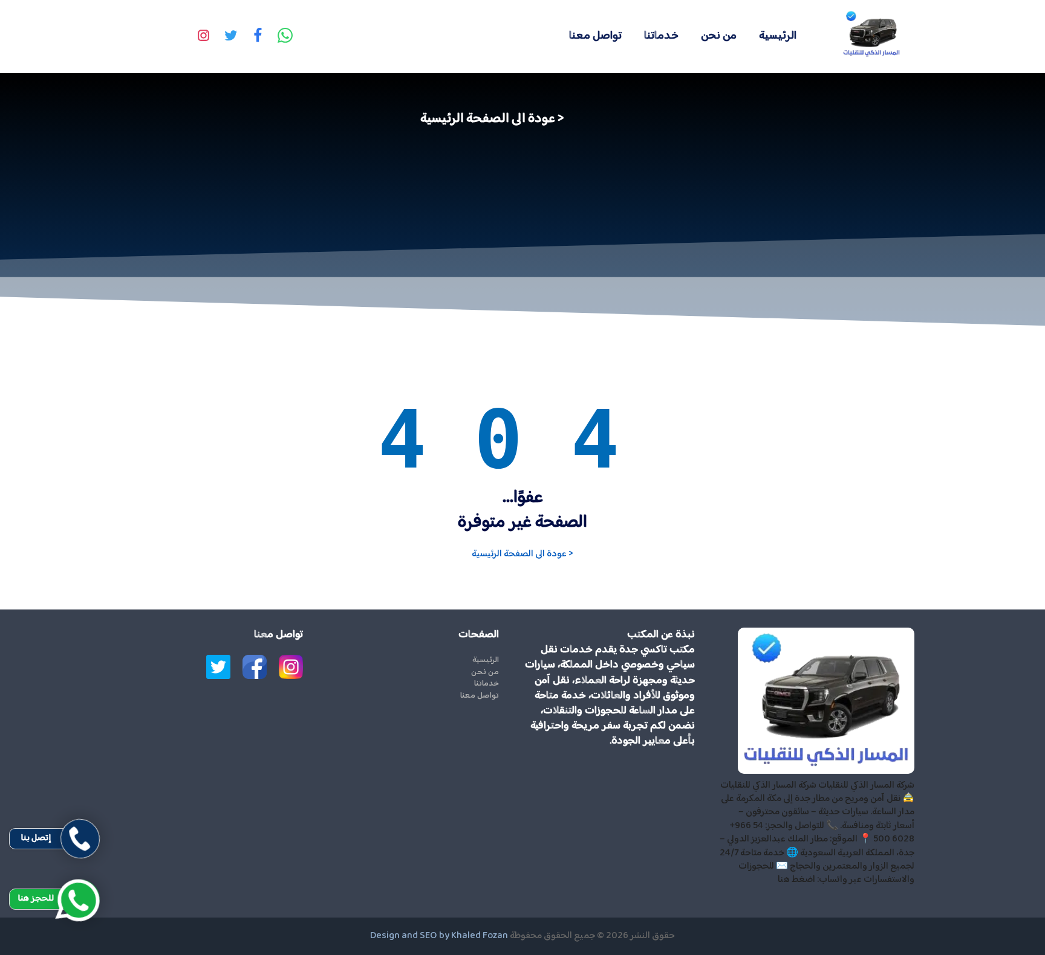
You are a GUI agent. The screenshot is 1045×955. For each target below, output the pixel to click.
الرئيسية (777, 36)
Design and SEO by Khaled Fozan (439, 936)
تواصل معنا (595, 36)
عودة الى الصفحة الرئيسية (487, 119)
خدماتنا (661, 36)
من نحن (719, 36)
